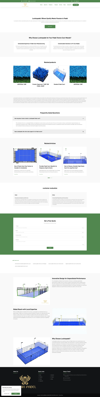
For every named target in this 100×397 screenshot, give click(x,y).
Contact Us (69, 4)
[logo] (25, 381)
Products (50, 4)
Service (60, 4)
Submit (50, 247)
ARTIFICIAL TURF (21, 84)
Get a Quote (76, 4)
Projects (56, 4)
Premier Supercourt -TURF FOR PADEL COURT (40, 85)
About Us (45, 4)
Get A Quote (50, 26)
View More (16, 174)
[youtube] (76, 1)
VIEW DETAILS (21, 74)
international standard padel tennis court (23, 263)
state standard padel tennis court (21, 266)
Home (41, 4)
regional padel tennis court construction (73, 263)
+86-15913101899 (25, 1)
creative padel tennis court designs (39, 263)
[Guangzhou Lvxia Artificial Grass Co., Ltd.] (25, 5)
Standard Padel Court (59, 84)
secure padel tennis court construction (55, 263)
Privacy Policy (61, 395)
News (65, 4)
